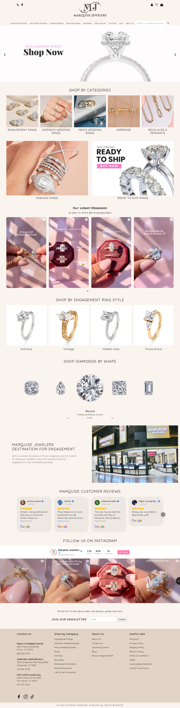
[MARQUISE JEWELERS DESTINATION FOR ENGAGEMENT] (135, 454)
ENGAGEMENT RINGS (19, 23)
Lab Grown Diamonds (65, 672)
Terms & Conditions (139, 655)
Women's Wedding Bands (66, 643)
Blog (94, 651)
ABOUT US (130, 23)
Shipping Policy (137, 647)
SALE (121, 23)
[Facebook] (19, 696)
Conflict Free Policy (139, 668)
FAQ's (132, 660)
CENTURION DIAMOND (38, 23)
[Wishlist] (156, 5)
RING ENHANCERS (73, 23)
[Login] (152, 5)
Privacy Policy (136, 643)
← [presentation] (68, 417)
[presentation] (5, 54)
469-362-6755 (23, 653)
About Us (96, 639)
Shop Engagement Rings (56, 60)
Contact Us (97, 643)
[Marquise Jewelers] (90, 9)
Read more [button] (26, 521)
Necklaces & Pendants (65, 664)
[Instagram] (26, 696)
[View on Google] (22, 502)
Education (134, 639)
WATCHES (113, 23)
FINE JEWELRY (100, 23)
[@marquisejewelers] (53, 552)
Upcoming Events (100, 647)
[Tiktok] (32, 696)
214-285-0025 (23, 669)
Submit (122, 619)
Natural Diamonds (63, 668)
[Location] (22, 5)
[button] (6, 252)
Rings (57, 651)
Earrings (58, 655)
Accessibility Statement (141, 664)
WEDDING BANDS (57, 23)
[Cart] (161, 5)
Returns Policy (136, 651)
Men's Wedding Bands (65, 647)
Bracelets (59, 660)
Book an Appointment (102, 655)
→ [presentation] (112, 417)
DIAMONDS (87, 23)
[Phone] (18, 5)
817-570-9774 (23, 684)
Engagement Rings (63, 639)
